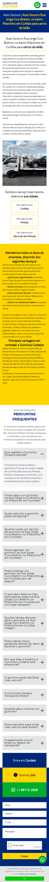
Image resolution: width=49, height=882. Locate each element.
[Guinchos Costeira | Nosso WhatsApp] (42, 860)
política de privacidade (27, 874)
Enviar (24, 856)
